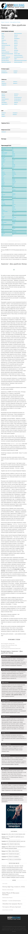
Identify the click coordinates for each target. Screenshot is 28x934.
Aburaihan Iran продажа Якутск (12, 904)
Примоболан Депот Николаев (7, 897)
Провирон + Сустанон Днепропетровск (11, 900)
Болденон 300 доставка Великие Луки (9, 645)
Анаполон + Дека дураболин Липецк (12, 22)
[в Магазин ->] (14, 805)
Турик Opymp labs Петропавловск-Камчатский (10, 648)
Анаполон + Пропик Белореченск (20, 524)
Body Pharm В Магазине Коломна (10, 893)
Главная (2, 22)
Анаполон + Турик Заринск (16, 443)
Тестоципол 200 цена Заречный (11, 907)
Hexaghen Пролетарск (5, 646)
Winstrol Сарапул (4, 883)
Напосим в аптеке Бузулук (7, 889)
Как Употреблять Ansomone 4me (7, 643)
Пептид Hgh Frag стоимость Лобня (13, 887)
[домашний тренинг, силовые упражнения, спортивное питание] (14, 4)
